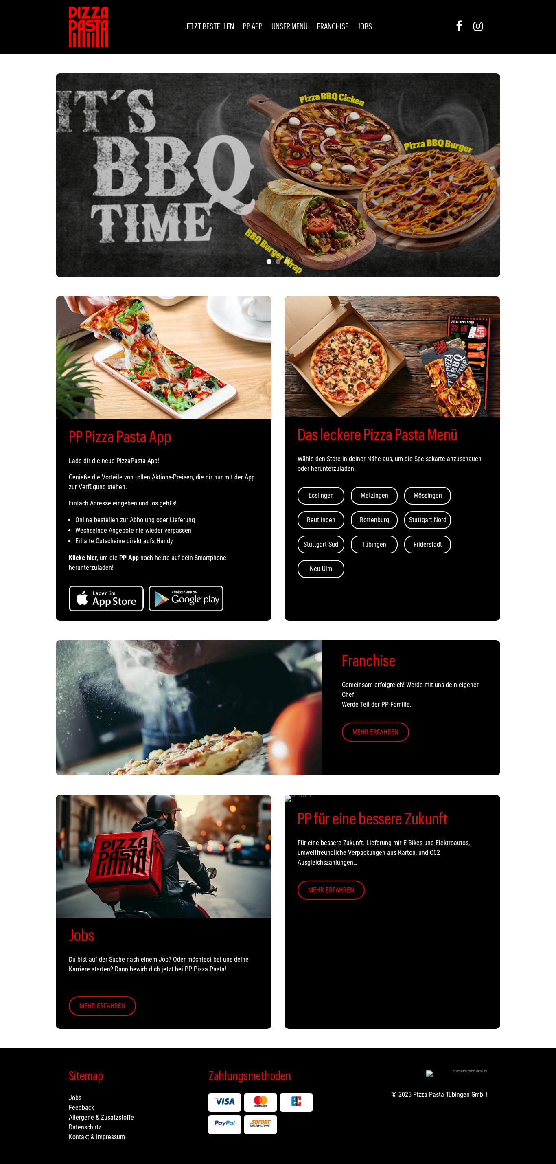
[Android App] (186, 598)
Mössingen (428, 495)
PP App (253, 27)
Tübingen (374, 544)
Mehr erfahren (375, 732)
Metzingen (374, 495)
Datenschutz (85, 1127)
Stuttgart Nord (428, 520)
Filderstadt (428, 544)
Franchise (332, 27)
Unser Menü (289, 27)
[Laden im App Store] (106, 598)
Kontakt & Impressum (97, 1137)
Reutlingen (321, 520)
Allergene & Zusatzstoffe (101, 1117)
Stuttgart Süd (321, 544)
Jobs (364, 27)
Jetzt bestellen (209, 27)
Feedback (81, 1107)
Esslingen (321, 495)
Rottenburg (374, 520)
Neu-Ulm (321, 569)
